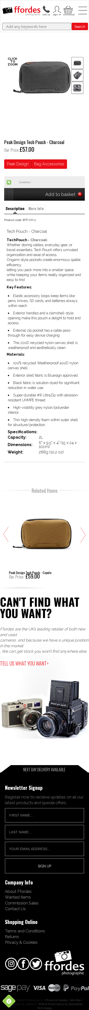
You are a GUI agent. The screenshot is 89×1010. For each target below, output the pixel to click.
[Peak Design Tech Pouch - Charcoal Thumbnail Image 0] (44, 77)
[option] (44, 77)
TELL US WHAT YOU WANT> (24, 663)
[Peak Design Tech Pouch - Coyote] (45, 537)
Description (15, 208)
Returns (12, 936)
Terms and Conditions (25, 930)
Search (79, 27)
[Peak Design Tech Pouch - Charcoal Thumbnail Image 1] (77, 75)
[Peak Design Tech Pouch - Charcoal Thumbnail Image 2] (77, 88)
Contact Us (15, 908)
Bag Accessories (49, 164)
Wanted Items (18, 897)
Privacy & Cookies (21, 942)
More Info (36, 208)
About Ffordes (18, 891)
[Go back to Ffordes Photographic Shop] (21, 11)
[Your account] (46, 8)
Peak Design (18, 164)
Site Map (75, 1000)
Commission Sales (22, 903)
